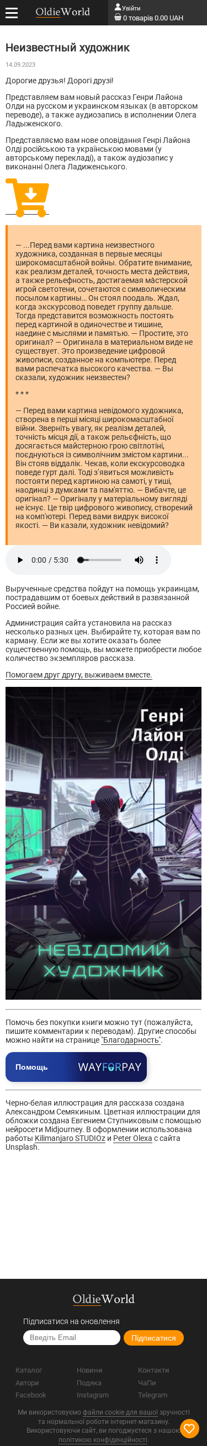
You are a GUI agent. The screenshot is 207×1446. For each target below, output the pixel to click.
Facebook (30, 1395)
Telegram (152, 1395)
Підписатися (153, 1337)
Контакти (153, 1370)
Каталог (28, 1370)
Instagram (93, 1395)
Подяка (89, 1383)
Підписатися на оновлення (71, 1321)
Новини (90, 1370)
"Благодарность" (131, 1040)
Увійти (131, 8)
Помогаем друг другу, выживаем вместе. (79, 674)
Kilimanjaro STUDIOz (70, 1138)
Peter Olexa (132, 1138)
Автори (27, 1383)
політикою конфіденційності (103, 1440)
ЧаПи (147, 1383)
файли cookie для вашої (120, 1412)
